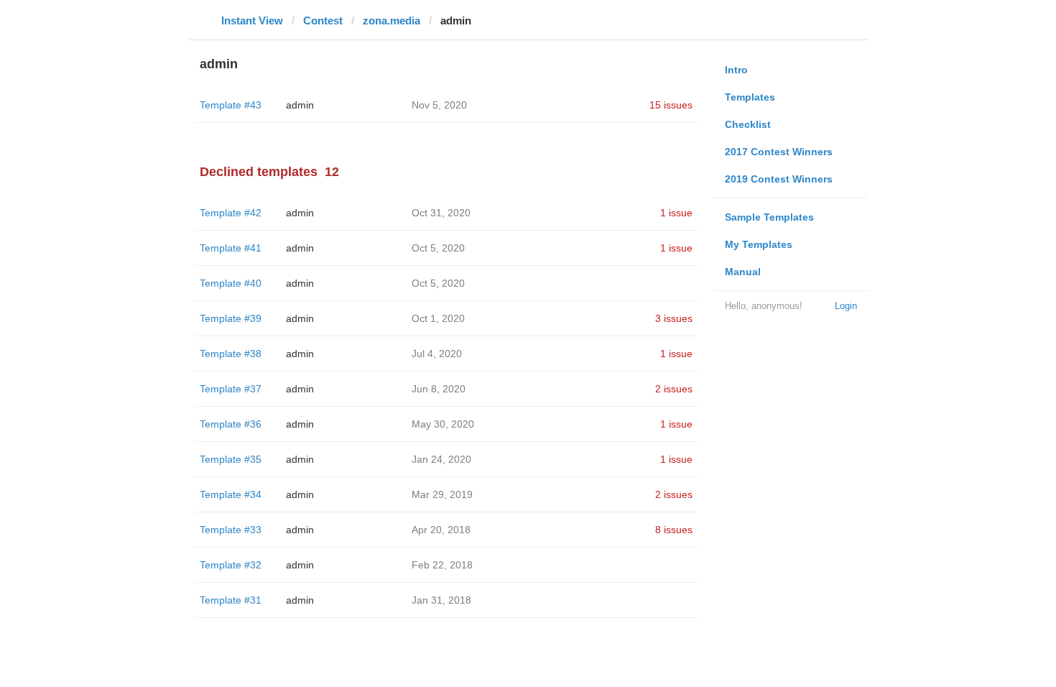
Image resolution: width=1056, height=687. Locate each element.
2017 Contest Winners (779, 151)
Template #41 (230, 248)
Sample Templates (769, 217)
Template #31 (230, 600)
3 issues (674, 318)
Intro (736, 69)
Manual (743, 271)
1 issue (676, 212)
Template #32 (230, 565)
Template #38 (230, 353)
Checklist (748, 124)
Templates (750, 97)
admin (300, 105)
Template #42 (230, 212)
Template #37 (230, 389)
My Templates (758, 244)
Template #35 (230, 459)
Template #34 (230, 494)
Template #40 (230, 283)
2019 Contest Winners (779, 179)
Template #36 (230, 424)
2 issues (674, 389)
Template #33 (230, 529)
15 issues (671, 105)
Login (846, 305)
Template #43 (230, 105)
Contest (323, 20)
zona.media (391, 20)
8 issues (674, 529)
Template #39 (230, 318)
